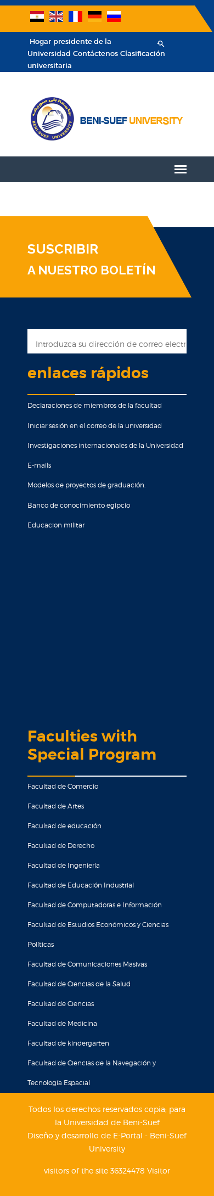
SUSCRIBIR (62, 249)
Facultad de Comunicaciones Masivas (87, 964)
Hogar (40, 41)
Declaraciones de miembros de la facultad (94, 405)
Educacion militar (56, 525)
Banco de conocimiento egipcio (78, 505)
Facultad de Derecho (60, 845)
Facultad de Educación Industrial (80, 885)
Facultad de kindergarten (68, 1043)
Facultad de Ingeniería (63, 865)
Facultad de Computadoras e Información (94, 905)
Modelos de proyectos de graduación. (86, 485)
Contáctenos (95, 53)
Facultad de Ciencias (60, 1004)
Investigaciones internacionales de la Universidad (105, 445)
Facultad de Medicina (62, 1023)
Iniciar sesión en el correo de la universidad (94, 426)
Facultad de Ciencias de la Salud (79, 984)
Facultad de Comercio (62, 786)
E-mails (39, 465)
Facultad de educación (64, 826)
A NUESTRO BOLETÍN (91, 270)
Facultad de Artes (55, 806)
